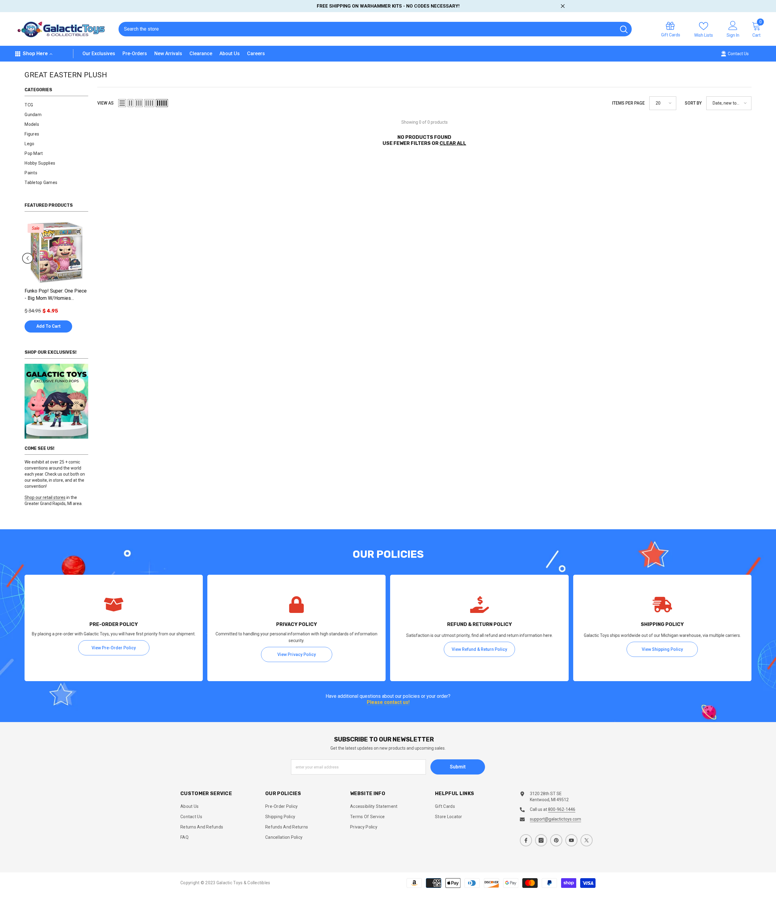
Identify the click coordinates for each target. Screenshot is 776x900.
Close (562, 6)
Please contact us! (388, 702)
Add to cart (48, 326)
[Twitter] (586, 840)
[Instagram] (541, 840)
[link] (56, 401)
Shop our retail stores (45, 497)
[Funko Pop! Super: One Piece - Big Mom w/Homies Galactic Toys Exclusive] (56, 252)
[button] (27, 258)
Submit (458, 767)
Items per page (628, 103)
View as (105, 103)
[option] (56, 280)
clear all (453, 143)
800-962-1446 (561, 809)
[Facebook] (526, 840)
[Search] (375, 29)
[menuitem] (56, 105)
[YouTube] (571, 840)
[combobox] (367, 29)
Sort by (693, 103)
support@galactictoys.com (555, 819)
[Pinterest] (556, 840)
